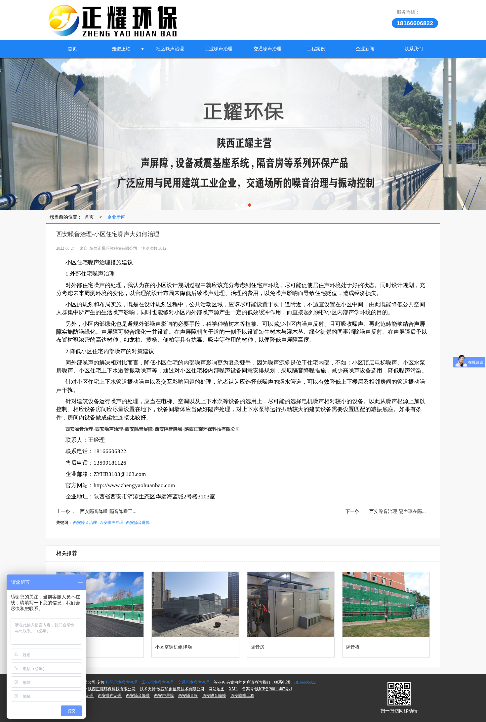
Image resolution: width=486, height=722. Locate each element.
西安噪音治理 (85, 522)
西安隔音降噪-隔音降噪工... (108, 511)
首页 (72, 48)
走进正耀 (121, 48)
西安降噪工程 (242, 695)
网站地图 (216, 689)
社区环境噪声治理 (121, 682)
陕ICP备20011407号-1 (273, 689)
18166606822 (305, 682)
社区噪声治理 (170, 48)
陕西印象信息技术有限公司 (180, 689)
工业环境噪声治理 (157, 682)
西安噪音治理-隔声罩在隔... (397, 511)
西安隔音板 (188, 695)
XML (233, 689)
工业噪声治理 (218, 48)
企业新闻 (365, 48)
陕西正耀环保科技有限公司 (112, 689)
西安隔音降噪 (138, 695)
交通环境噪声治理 (193, 682)
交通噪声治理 (267, 48)
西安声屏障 (164, 695)
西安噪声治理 (111, 522)
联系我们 (413, 48)
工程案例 (316, 48)
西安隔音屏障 (138, 522)
